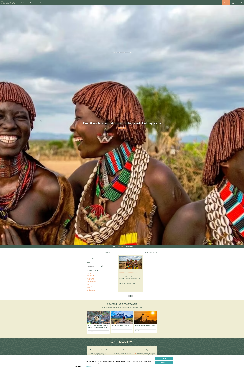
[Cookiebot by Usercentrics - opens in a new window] (77, 366)
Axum (88, 276)
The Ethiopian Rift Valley (92, 292)
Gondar (88, 283)
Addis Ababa (90, 273)
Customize (163, 362)
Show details (89, 366)
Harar (88, 284)
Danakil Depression (91, 281)
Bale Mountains (90, 278)
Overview (113, 246)
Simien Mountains (91, 290)
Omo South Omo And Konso (126, 52)
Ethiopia (117, 52)
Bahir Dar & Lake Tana (92, 280)
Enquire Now (122, 127)
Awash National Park (91, 275)
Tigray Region (90, 286)
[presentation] (159, 323)
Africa (113, 52)
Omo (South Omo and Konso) (94, 289)
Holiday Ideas (120, 246)
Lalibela (88, 287)
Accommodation (129, 246)
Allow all (164, 358)
